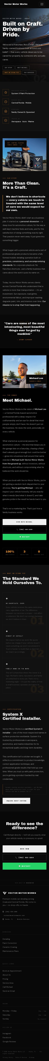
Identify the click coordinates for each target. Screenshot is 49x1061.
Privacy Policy (8, 1057)
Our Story (8, 67)
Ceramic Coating (10, 947)
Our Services (29, 72)
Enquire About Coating (16, 801)
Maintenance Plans (11, 951)
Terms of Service (21, 1057)
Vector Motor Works (15, 4)
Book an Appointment (12, 971)
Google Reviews (9, 1041)
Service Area (8, 983)
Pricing (5, 979)
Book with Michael (24, 522)
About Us (7, 975)
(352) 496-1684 (10, 911)
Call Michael (8, 987)
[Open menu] (42, 4)
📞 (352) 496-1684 (24, 529)
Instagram (7, 1033)
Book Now (24, 849)
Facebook (7, 1037)
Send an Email (9, 991)
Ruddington (30, 883)
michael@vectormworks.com (14, 915)
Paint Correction (10, 943)
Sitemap (31, 1057)
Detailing (6, 939)
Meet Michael (22, 67)
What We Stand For (12, 72)
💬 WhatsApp (24, 537)
